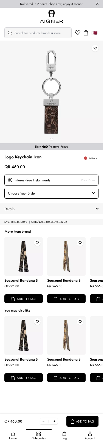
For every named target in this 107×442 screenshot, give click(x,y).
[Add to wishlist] (95, 48)
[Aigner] (51, 16)
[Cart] (86, 33)
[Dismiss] (97, 4)
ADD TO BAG (26, 299)
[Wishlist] (77, 32)
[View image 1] (51, 139)
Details (9, 208)
